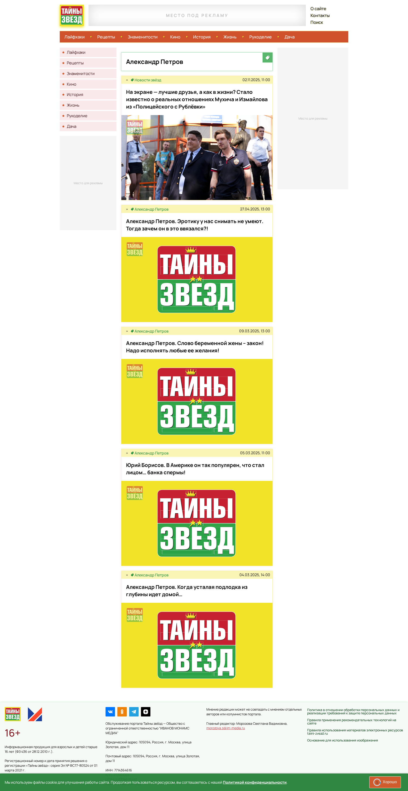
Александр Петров (152, 209)
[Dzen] (145, 711)
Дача (290, 37)
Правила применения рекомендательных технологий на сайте (351, 721)
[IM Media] (35, 714)
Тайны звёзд (72, 15)
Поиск (316, 22)
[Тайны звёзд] (127, 80)
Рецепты (106, 37)
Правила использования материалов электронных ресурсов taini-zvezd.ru (355, 732)
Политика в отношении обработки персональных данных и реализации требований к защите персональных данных (353, 711)
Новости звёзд (148, 80)
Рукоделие (260, 37)
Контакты (320, 15)
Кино (175, 37)
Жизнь (230, 37)
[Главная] (13, 714)
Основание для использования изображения (342, 740)
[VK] (110, 711)
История (202, 37)
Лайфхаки (74, 37)
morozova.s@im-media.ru (225, 728)
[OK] (122, 711)
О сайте (318, 8)
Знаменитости (142, 37)
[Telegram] (134, 711)
